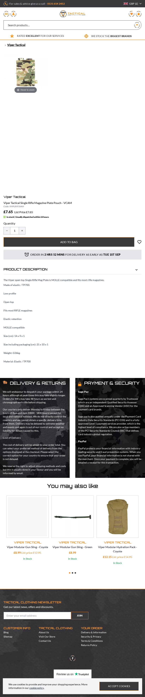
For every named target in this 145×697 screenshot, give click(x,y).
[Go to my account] (13, 14)
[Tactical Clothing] (72, 14)
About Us (44, 632)
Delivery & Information (93, 632)
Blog (6, 632)
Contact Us (45, 640)
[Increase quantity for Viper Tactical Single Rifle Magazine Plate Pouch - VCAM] (22, 230)
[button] (69, 573)
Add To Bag (69, 242)
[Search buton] (137, 25)
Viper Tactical (16, 45)
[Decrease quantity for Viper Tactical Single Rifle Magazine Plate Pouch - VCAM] (7, 230)
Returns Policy (89, 645)
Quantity (9, 223)
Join (80, 615)
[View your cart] (138, 14)
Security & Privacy (91, 636)
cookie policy (36, 687)
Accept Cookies (119, 686)
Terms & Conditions (92, 640)
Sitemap (8, 636)
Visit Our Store (47, 636)
